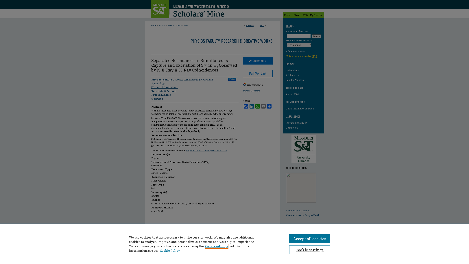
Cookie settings (216, 246)
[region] (234, 244)
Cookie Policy (170, 250)
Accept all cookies (309, 238)
